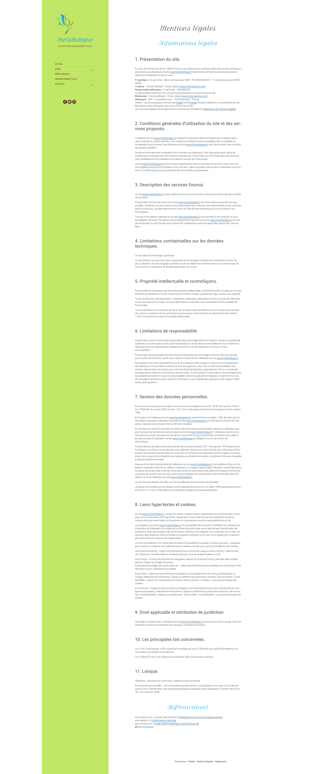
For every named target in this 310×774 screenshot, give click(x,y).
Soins (58, 69)
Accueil (59, 64)
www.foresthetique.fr (181, 72)
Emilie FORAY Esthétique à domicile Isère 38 (176, 723)
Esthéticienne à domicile (163, 720)
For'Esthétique (75, 40)
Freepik (179, 102)
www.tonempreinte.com (192, 86)
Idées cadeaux (62, 74)
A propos (59, 84)
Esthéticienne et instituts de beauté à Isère (201, 717)
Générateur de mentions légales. (219, 109)
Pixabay (193, 102)
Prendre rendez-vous (66, 79)
